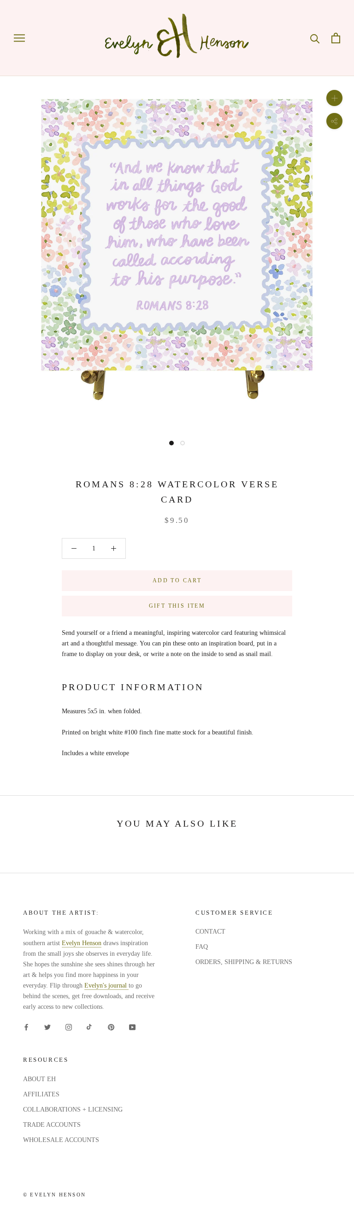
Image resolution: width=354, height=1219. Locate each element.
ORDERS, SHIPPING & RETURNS (243, 962)
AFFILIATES (41, 1094)
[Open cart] (335, 38)
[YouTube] (132, 1026)
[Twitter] (47, 1026)
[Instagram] (68, 1026)
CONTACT (210, 931)
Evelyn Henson (81, 943)
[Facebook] (26, 1026)
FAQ (201, 946)
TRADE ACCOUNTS (52, 1124)
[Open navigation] (19, 38)
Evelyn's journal (106, 985)
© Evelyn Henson (54, 1194)
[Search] (315, 38)
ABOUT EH (39, 1079)
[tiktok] (90, 1026)
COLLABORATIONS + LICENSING (73, 1109)
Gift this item (177, 606)
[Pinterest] (111, 1026)
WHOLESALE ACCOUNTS (61, 1139)
